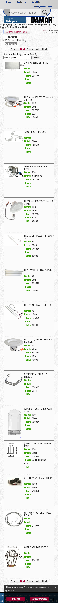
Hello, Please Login (43, 7)
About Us (36, 2)
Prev (12, 49)
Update (36, 58)
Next (44, 49)
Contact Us (21, 2)
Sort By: (33, 54)
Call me (16, 598)
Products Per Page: (13, 54)
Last (35, 49)
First (21, 49)
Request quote (39, 598)
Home (8, 2)
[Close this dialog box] (55, 587)
